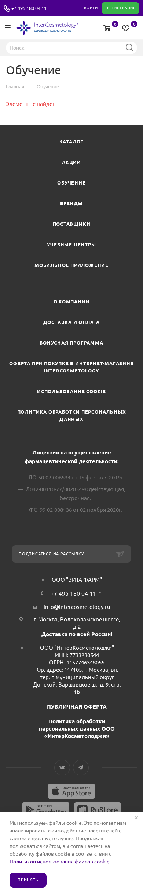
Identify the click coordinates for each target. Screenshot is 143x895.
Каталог (71, 141)
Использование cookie (71, 391)
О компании (72, 301)
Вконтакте (62, 767)
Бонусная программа (71, 342)
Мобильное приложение (71, 265)
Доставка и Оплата (71, 322)
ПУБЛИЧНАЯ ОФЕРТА (77, 706)
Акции (71, 162)
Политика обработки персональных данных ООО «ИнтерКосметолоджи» (77, 728)
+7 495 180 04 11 (29, 8)
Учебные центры (71, 244)
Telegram (81, 767)
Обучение (71, 182)
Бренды (71, 203)
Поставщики (72, 224)
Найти (129, 47)
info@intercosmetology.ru (77, 607)
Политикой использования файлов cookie (60, 861)
